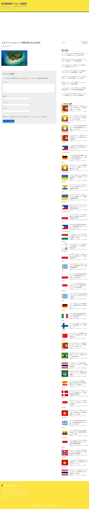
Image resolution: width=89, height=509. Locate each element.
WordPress (39, 507)
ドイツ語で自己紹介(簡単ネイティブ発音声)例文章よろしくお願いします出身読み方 (78, 157)
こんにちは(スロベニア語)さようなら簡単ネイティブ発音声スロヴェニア (74, 65)
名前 (4, 96)
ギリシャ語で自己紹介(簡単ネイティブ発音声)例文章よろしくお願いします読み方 (78, 422)
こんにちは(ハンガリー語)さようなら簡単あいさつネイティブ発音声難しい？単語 (74, 71)
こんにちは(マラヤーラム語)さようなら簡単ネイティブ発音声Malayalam (78, 246)
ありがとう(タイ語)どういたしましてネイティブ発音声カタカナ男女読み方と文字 (78, 471)
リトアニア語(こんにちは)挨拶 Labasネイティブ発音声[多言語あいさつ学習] (78, 432)
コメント (5, 82)
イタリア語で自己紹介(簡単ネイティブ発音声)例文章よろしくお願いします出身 (78, 315)
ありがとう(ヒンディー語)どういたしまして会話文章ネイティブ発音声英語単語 (78, 186)
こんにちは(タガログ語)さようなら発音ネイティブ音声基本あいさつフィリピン (78, 147)
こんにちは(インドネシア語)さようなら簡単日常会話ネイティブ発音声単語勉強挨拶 (74, 88)
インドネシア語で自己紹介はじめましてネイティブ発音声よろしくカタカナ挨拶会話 (74, 94)
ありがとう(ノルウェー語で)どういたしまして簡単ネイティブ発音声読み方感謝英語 (78, 452)
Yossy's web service (52, 507)
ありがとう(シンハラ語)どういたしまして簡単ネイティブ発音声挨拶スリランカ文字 (78, 107)
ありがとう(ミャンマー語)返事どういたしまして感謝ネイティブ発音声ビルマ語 (78, 167)
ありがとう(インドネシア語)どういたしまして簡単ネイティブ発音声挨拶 (74, 83)
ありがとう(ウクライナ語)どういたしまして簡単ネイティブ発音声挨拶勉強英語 (78, 196)
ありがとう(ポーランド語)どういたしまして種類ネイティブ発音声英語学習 (78, 256)
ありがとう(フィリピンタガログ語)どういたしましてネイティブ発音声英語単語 (78, 206)
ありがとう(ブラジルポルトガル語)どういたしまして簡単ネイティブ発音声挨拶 (74, 60)
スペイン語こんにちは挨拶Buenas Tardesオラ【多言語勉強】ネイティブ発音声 (78, 382)
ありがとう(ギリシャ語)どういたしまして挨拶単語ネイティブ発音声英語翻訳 (78, 265)
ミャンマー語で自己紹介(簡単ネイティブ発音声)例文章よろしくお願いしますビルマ (78, 127)
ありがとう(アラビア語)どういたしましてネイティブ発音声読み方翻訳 (78, 372)
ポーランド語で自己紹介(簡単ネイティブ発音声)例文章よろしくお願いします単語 (78, 275)
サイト (4, 108)
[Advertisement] (44, 26)
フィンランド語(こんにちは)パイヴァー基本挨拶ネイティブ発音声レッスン (78, 325)
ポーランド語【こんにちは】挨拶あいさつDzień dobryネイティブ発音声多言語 (78, 216)
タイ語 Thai (83, 368)
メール (5, 102)
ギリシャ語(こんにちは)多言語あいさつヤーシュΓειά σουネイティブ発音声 (79, 295)
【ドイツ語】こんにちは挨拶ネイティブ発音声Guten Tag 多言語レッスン (78, 305)
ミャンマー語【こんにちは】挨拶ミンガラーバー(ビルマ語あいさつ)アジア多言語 (78, 117)
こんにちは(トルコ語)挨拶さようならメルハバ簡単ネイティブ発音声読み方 (78, 335)
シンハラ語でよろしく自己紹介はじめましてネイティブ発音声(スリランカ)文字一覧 (74, 54)
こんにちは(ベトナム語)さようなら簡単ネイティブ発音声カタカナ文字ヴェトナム (78, 461)
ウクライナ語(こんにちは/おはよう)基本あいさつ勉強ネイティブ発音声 (78, 176)
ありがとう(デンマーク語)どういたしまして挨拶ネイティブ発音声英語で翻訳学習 (78, 392)
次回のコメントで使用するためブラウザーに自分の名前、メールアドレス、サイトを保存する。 (25, 116)
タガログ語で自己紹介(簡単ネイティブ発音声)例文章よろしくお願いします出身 (78, 226)
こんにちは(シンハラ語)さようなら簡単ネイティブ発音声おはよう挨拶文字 (78, 137)
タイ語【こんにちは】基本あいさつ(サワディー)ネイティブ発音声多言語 (78, 364)
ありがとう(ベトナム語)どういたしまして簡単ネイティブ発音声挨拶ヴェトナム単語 (74, 77)
